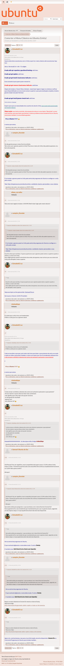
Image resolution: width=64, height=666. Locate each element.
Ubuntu (4, 661)
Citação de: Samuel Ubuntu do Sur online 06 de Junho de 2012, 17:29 (21, 488)
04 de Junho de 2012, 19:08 (11, 416)
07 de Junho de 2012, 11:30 (14, 522)
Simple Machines (17, 663)
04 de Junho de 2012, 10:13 (14, 388)
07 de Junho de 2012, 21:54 (14, 617)
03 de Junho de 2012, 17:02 (14, 161)
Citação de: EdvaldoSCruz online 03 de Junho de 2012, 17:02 (19, 225)
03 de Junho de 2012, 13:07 (11, 55)
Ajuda (41, 664)
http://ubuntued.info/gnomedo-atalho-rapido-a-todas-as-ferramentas (25, 605)
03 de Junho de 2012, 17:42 (14, 221)
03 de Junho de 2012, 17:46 (14, 271)
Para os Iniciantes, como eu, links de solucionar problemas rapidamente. (25, 129)
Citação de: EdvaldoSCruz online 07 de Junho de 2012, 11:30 (19, 569)
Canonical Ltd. (11, 661)
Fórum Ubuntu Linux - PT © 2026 (52, 661)
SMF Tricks (18, 656)
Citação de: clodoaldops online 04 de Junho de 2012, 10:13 (19, 423)
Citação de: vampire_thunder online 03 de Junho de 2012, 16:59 (20, 166)
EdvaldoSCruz (17, 49)
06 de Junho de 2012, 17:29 (14, 457)
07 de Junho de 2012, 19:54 (14, 565)
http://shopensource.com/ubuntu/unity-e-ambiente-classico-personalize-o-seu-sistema (33, 184)
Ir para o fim (8, 45)
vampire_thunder (18, 133)
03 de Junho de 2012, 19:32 (14, 312)
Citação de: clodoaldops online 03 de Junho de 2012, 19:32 (19, 342)
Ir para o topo (8, 648)
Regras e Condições (49, 664)
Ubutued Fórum (29, 292)
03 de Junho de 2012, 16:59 (14, 140)
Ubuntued (14, 102)
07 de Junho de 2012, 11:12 (14, 484)
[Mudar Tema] (11, 2)
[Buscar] (51, 19)
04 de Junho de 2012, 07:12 (11, 336)
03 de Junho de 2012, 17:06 (14, 200)
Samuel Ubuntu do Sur (20, 449)
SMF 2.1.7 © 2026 (7, 663)
